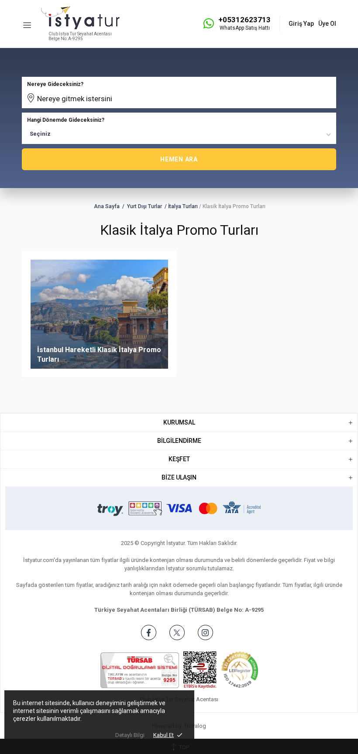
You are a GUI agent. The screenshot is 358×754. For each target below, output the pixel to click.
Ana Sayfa (107, 206)
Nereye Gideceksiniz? (55, 84)
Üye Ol (327, 23)
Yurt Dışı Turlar (144, 206)
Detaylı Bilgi (130, 735)
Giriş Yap (301, 23)
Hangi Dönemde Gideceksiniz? (65, 120)
